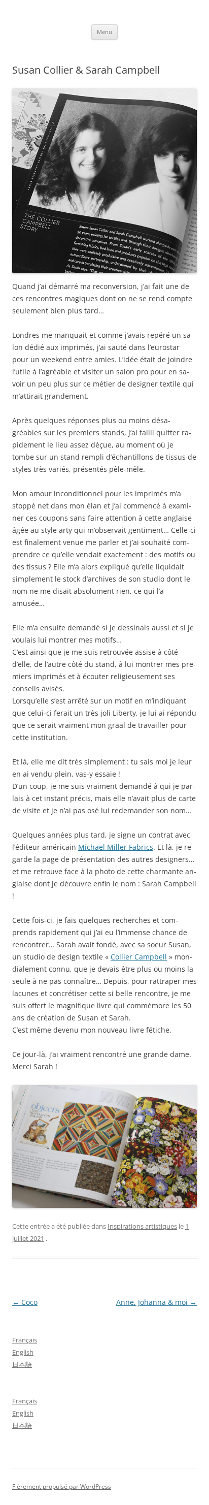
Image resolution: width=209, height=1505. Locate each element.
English (22, 1352)
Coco (25, 1302)
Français (24, 1339)
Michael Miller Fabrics (115, 847)
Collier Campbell (139, 957)
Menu (104, 32)
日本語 (22, 1364)
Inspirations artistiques (142, 1226)
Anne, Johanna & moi (156, 1302)
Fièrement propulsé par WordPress (61, 1486)
